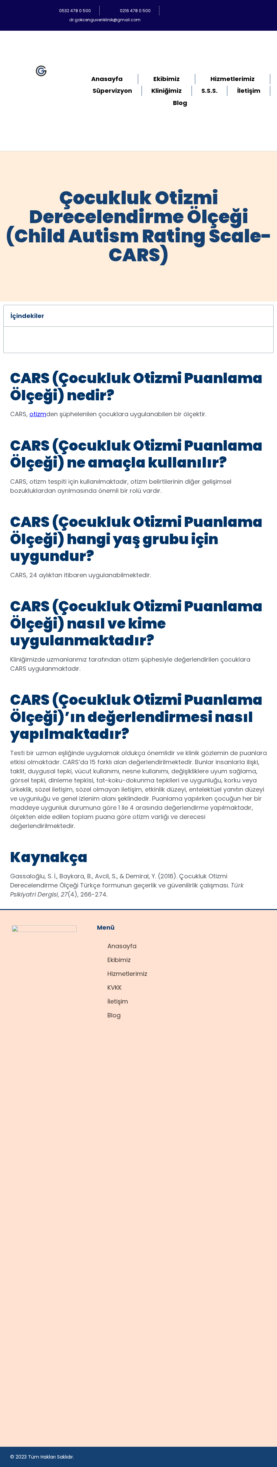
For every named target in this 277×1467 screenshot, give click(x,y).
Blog (180, 103)
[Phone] (253, 10)
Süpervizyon (112, 90)
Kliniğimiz (166, 90)
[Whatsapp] (214, 10)
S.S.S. (209, 90)
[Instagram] (233, 10)
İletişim (248, 90)
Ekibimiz (166, 79)
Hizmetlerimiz (232, 79)
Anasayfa (107, 79)
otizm (37, 414)
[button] (264, 316)
